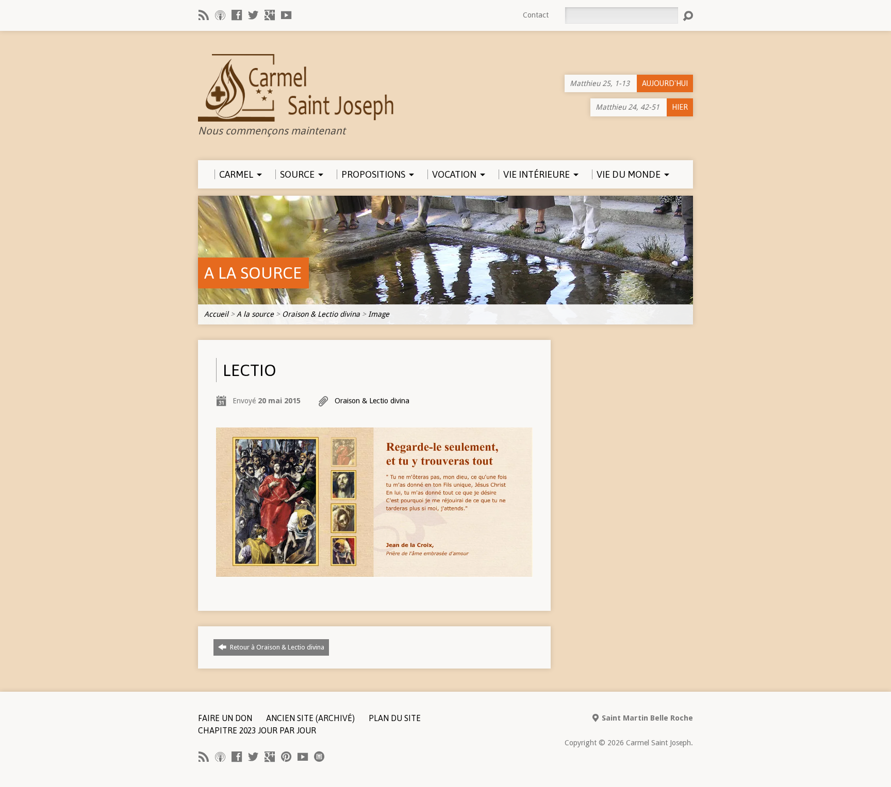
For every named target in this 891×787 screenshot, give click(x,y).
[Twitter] (253, 15)
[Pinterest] (286, 756)
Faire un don (225, 718)
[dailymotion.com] (319, 756)
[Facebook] (237, 15)
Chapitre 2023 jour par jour (257, 730)
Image (378, 314)
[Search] (688, 16)
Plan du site (395, 718)
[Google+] (270, 15)
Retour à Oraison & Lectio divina (276, 647)
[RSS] (204, 15)
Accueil (216, 314)
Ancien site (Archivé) (310, 718)
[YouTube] (286, 15)
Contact (536, 15)
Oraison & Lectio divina (321, 314)
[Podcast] (220, 15)
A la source (253, 272)
